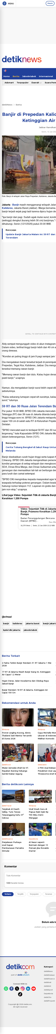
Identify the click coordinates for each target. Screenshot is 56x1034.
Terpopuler (23, 82)
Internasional (46, 76)
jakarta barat (32, 623)
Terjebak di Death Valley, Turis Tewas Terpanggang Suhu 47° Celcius (13, 813)
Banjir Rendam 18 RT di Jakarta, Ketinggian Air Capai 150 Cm (25, 691)
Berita (16, 76)
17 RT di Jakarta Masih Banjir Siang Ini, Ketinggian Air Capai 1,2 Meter (26, 673)
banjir (6, 623)
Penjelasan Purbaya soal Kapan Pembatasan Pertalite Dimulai (13, 846)
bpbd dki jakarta (11, 630)
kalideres (17, 623)
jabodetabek (30, 630)
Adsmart (9, 82)
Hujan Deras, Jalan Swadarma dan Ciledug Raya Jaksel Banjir (25, 682)
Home (6, 76)
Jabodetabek (29, 76)
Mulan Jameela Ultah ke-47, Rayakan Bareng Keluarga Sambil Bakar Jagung (15, 771)
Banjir (15, 205)
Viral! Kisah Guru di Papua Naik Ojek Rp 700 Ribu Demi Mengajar (38, 813)
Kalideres (7, 208)
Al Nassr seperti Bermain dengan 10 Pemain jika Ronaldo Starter (39, 846)
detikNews (7, 104)
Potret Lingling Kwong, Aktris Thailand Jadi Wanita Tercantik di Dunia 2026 (17, 736)
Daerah (36, 82)
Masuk (50, 3)
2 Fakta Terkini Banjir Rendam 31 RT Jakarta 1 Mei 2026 (26, 664)
